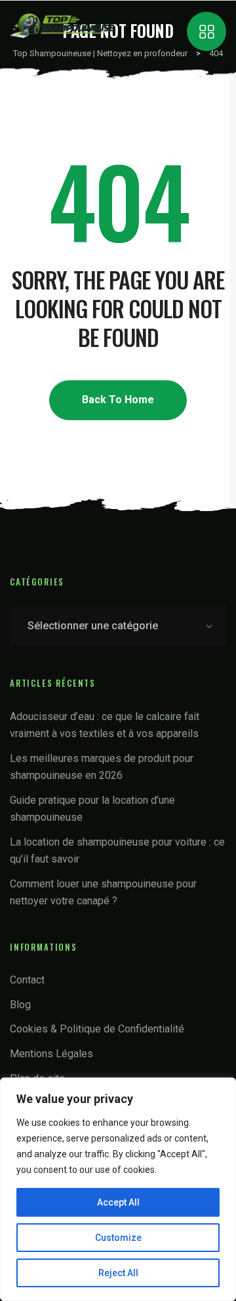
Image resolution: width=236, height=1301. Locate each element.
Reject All (118, 1273)
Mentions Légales (51, 1053)
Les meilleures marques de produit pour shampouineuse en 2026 (101, 767)
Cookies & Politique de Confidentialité (97, 1029)
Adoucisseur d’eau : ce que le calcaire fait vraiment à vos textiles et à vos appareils (104, 725)
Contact (27, 980)
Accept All (118, 1202)
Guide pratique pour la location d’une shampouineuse (92, 808)
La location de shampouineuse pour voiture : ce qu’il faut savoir (117, 850)
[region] (118, 1189)
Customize (118, 1237)
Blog (20, 1004)
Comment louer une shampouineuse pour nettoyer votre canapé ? (103, 892)
